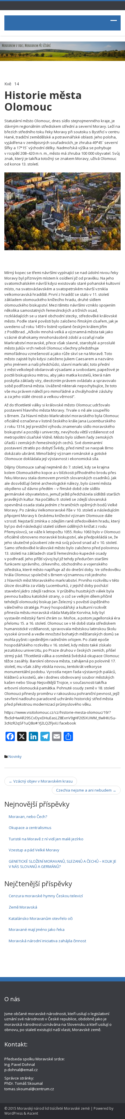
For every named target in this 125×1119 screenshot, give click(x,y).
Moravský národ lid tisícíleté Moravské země (53, 1108)
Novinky (15, 756)
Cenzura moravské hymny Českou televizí (46, 895)
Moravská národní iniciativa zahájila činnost (47, 940)
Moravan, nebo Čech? (28, 816)
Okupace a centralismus (30, 827)
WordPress (13, 1113)
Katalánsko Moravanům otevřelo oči (41, 918)
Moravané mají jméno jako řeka (37, 929)
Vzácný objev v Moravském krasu (41, 781)
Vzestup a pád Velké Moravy (34, 850)
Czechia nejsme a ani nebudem (86, 790)
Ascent (32, 1113)
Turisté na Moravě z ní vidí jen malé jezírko (46, 838)
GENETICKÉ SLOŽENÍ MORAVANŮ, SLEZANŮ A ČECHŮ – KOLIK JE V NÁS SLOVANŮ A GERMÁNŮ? (62, 864)
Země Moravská (23, 907)
